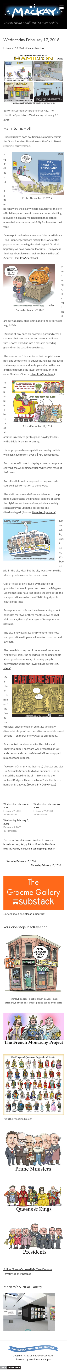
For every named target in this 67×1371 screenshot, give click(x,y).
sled (29, 848)
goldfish (29, 844)
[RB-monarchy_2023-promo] (33, 1084)
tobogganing (40, 848)
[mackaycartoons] (33, 15)
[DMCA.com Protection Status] (10, 1368)
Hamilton (36, 839)
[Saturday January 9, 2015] (29, 305)
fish (22, 844)
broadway (8, 844)
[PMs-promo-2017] (33, 1172)
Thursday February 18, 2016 (47, 865)
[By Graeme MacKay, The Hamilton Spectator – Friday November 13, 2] (38, 193)
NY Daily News (46, 784)
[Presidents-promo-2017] (33, 1256)
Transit (51, 848)
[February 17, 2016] (33, 79)
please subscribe (34, 913)
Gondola (39, 844)
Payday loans (19, 848)
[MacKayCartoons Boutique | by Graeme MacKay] (33, 994)
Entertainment (23, 839)
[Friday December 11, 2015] (38, 422)
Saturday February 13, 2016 (19, 861)
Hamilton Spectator (25, 257)
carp (17, 844)
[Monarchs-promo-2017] (33, 1211)
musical (7, 848)
